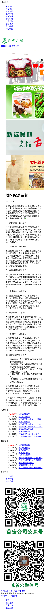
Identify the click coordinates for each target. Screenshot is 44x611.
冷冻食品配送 (24, 417)
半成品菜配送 (24, 422)
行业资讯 (9, 476)
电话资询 (9, 608)
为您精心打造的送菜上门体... (30, 458)
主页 (7, 600)
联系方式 (9, 605)
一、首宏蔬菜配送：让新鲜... (30, 468)
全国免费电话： (13, 591)
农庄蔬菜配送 (24, 432)
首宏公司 (10, 46)
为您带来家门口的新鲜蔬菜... (30, 460)
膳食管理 (9, 481)
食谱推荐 (9, 479)
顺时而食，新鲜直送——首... (30, 427)
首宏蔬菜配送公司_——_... (30, 424)
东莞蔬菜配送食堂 (26, 465)
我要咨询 (9, 603)
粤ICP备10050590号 (9, 596)
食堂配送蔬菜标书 (26, 429)
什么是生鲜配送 (25, 455)
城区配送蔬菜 (24, 414)
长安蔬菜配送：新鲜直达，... (30, 434)
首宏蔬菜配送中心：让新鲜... (30, 437)
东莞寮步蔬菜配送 (26, 463)
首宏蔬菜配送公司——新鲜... (30, 419)
